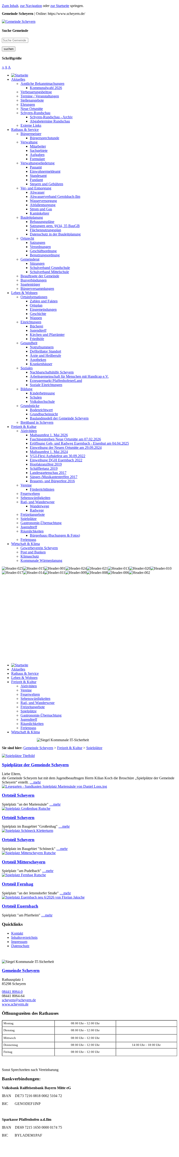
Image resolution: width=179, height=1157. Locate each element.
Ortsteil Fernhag (17, 884)
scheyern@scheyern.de (19, 1000)
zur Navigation (31, 6)
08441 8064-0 (12, 992)
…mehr (35, 782)
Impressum (19, 942)
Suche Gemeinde (15, 31)
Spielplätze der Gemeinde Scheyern (35, 764)
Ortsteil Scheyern (18, 795)
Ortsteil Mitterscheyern (23, 861)
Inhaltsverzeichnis (24, 937)
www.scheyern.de (15, 1004)
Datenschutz (20, 946)
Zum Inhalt (10, 6)
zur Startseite (59, 6)
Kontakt (17, 933)
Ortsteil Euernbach (20, 906)
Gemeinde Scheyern (21, 970)
